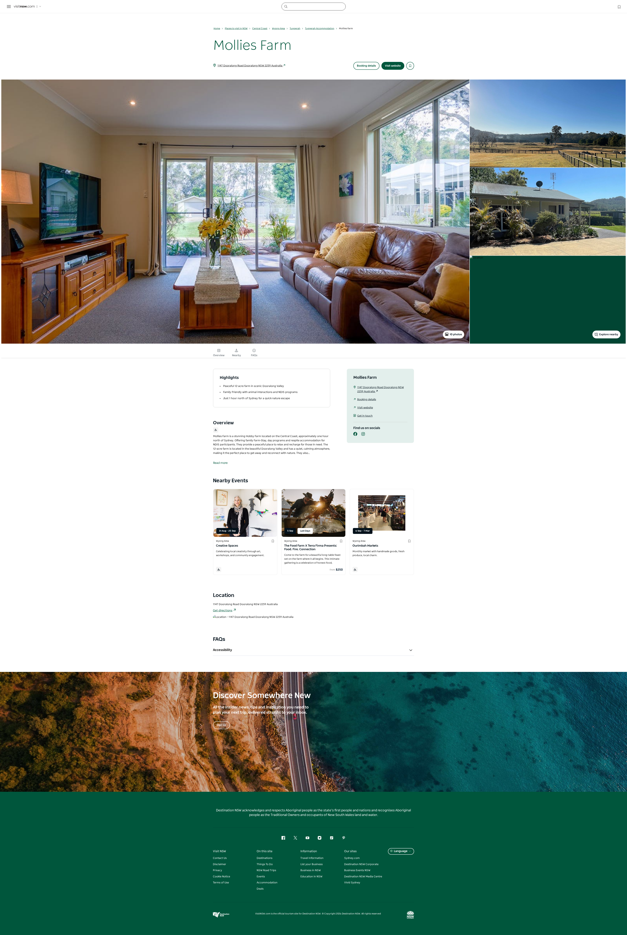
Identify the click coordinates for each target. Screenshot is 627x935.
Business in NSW (310, 870)
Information (308, 851)
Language (400, 851)
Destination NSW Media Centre (363, 876)
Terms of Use (221, 882)
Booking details (366, 66)
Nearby (236, 355)
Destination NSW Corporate (361, 864)
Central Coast (259, 28)
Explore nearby (608, 334)
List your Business (311, 864)
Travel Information (311, 858)
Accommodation (267, 882)
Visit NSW (219, 851)
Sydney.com (352, 858)
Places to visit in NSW (236, 28)
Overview (219, 355)
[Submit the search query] (285, 6)
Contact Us (220, 858)
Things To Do (265, 864)
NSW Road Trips (266, 870)
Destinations (264, 858)
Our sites (350, 851)
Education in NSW (311, 876)
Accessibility (222, 650)
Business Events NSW (357, 870)
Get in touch (365, 416)
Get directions (222, 610)
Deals (260, 888)
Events (261, 876)
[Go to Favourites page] (618, 6)
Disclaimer (219, 864)
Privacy (217, 870)
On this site (264, 851)
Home (217, 28)
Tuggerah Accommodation (319, 28)
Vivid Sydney (352, 882)
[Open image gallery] (235, 343)
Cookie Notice (221, 876)
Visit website (393, 66)
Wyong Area (278, 28)
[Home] (24, 6)
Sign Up (221, 725)
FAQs (254, 355)
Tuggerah (295, 28)
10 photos (456, 334)
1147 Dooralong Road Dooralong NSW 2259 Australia (250, 65)
